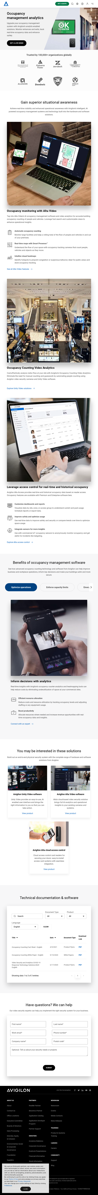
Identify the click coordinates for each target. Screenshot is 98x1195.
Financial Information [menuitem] (37, 1156)
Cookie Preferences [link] (84, 1189)
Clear (46, 927)
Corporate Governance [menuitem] (37, 1146)
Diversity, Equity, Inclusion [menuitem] (13, 1137)
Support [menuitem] (54, 1160)
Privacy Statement (24, 1181)
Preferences (8, 1185)
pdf (80, 947)
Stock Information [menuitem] (35, 1161)
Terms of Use (13, 1179)
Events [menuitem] (53, 1111)
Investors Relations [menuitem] (36, 1141)
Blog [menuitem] (52, 1165)
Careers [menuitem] (54, 1148)
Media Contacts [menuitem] (57, 1116)
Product (70, 912)
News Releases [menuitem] (56, 1121)
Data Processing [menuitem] (13, 1131)
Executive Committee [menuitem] (14, 1121)
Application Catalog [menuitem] (36, 1116)
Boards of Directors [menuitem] (14, 1126)
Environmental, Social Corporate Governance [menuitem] (15, 1147)
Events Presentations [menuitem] (37, 1151)
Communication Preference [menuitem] (52, 1189)
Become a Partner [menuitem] (35, 1111)
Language (16, 923)
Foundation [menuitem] (11, 1155)
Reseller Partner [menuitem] (35, 1106)
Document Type (51, 912)
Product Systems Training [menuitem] (58, 1134)
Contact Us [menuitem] (11, 1111)
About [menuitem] (9, 1106)
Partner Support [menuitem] (35, 1129)
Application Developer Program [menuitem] (37, 1122)
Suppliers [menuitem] (10, 1160)
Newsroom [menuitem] (55, 1106)
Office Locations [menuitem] (13, 1116)
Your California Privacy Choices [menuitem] (68, 1189)
